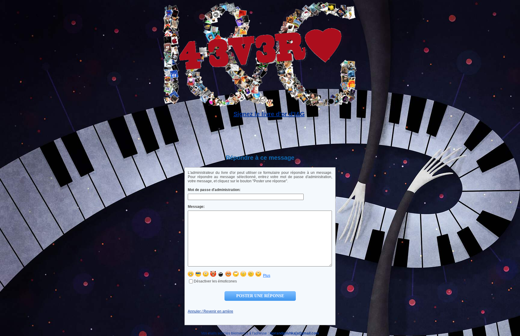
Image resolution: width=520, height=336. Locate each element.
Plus (266, 275)
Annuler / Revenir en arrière (210, 311)
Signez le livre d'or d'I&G (269, 114)
